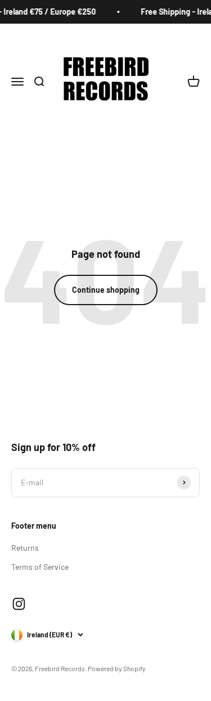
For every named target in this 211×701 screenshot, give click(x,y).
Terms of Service (40, 566)
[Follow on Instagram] (18, 603)
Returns (25, 547)
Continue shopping (106, 289)
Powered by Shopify (117, 668)
